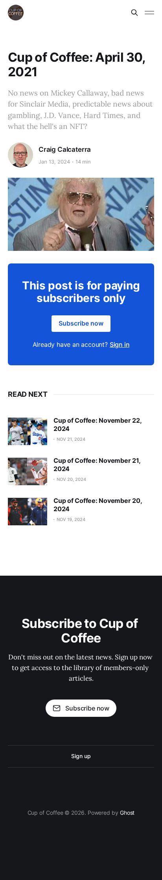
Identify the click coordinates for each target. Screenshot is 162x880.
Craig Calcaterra (65, 149)
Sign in (120, 344)
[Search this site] (134, 12)
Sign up (80, 756)
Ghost (127, 812)
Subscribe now (81, 323)
